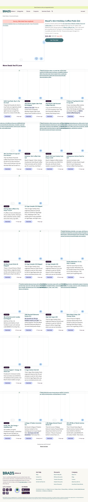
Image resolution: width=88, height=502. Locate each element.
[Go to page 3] (13, 150)
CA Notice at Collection (47, 491)
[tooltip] (36, 58)
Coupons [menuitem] (35, 11)
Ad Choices (71, 489)
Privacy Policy (65, 489)
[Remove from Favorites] (36, 58)
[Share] (41, 58)
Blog (73, 477)
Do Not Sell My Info (40, 482)
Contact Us (38, 477)
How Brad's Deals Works (77, 484)
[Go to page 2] (21, 59)
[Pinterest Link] (4, 493)
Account (83, 11)
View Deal (7, 116)
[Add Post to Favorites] (19, 98)
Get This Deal (54, 40)
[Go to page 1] (20, 59)
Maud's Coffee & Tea (69, 27)
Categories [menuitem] (20, 11)
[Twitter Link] (7, 490)
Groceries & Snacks (13, 16)
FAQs (37, 474)
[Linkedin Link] (7, 493)
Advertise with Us (76, 482)
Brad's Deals (6, 16)
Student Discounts (58, 482)
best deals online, (23, 482)
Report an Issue (44, 446)
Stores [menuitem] (28, 11)
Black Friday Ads (57, 474)
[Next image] (44, 42)
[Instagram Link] (10, 490)
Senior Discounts (58, 484)
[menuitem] (46, 11)
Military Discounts (58, 477)
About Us (74, 474)
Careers (73, 479)
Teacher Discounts (58, 479)
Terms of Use (58, 489)
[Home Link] (9, 11)
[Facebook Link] (4, 490)
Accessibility (39, 479)
